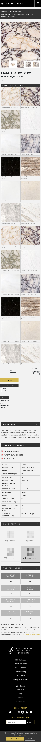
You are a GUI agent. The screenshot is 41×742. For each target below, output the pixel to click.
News (20, 698)
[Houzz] (26, 712)
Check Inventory (9, 380)
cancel (30, 739)
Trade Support (20, 668)
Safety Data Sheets (13, 455)
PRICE (34, 369)
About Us (20, 690)
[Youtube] (31, 712)
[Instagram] (18, 712)
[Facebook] (14, 712)
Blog (20, 694)
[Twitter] (9, 712)
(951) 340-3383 (23, 653)
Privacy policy (21, 735)
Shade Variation (11, 524)
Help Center (20, 676)
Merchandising (20, 672)
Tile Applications (12, 568)
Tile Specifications (13, 445)
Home (3, 14)
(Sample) (36, 374)
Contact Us (20, 702)
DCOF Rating (9, 458)
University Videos (20, 663)
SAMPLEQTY (6, 389)
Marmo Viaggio (13, 14)
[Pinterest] (22, 712)
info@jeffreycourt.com (31, 635)
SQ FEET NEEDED (13, 372)
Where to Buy (9, 385)
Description (9, 424)
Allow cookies (15, 739)
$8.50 (36, 372)
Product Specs (11, 451)
